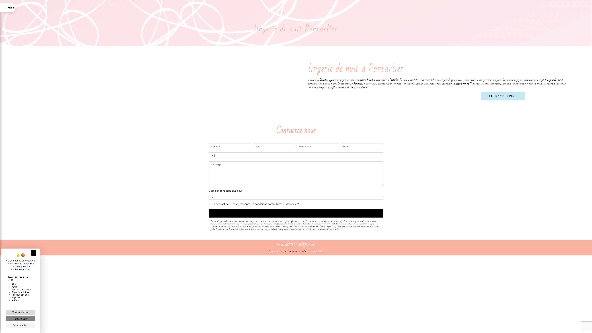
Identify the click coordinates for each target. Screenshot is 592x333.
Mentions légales (315, 251)
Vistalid (274, 251)
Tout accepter (20, 312)
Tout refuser (20, 318)
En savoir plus (504, 96)
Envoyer (296, 213)
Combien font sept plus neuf (225, 190)
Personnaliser (20, 325)
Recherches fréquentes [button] (296, 245)
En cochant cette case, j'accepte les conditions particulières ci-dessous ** (255, 204)
